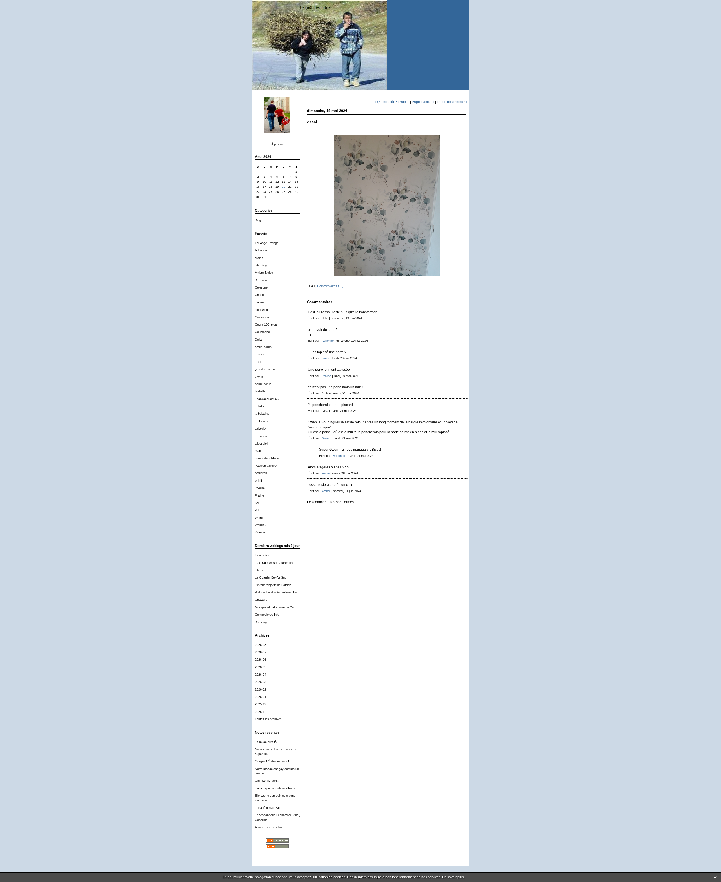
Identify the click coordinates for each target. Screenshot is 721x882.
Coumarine (262, 332)
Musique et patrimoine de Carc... (277, 607)
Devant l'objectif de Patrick (273, 585)
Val (257, 510)
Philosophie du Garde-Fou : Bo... (277, 592)
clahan (259, 302)
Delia (258, 339)
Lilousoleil (261, 443)
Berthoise (261, 280)
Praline (259, 495)
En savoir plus (453, 877)
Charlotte (261, 294)
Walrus (259, 517)
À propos (277, 144)
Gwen (259, 376)
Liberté (259, 570)
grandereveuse (265, 369)
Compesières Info (267, 614)
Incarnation (262, 555)
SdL (257, 502)
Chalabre (261, 599)
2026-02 (260, 689)
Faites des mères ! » (452, 102)
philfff (258, 480)
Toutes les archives (268, 719)
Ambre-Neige (264, 272)
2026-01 (260, 696)
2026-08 (260, 644)
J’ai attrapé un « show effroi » (275, 788)
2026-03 (260, 682)
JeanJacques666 (267, 399)
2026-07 (260, 652)
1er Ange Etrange (267, 243)
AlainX (259, 258)
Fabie (258, 361)
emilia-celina (263, 347)
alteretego (261, 265)
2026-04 (260, 674)
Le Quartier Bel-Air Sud (270, 577)
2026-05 (260, 667)
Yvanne (260, 532)
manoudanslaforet (267, 458)
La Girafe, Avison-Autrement (274, 562)
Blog (258, 220)
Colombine (262, 317)
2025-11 (260, 711)
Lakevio (260, 428)
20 (284, 186)
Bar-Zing (261, 622)
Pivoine (260, 488)
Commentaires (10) (330, 286)
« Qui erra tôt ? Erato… (391, 102)
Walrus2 (260, 525)
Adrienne (261, 250)
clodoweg (261, 309)
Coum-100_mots (266, 324)
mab (258, 450)
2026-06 (260, 659)
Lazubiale (261, 436)
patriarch (261, 473)
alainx (326, 358)
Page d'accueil (423, 102)
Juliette (259, 406)
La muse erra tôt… (268, 741)
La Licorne (262, 421)
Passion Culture (266, 465)
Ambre (326, 491)
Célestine (261, 287)
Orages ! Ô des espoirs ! (272, 761)
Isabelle (260, 391)
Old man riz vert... (267, 780)
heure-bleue (263, 384)
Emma (259, 354)
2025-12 (260, 704)
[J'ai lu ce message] (715, 877)
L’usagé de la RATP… (269, 807)
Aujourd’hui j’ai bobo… (270, 827)
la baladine (262, 413)
